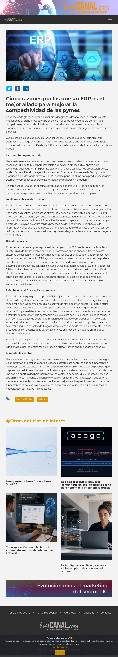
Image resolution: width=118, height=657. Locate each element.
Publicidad (88, 612)
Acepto (59, 652)
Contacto (105, 612)
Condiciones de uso (19, 612)
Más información (59, 647)
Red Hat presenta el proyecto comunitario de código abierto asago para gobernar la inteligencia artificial (86, 484)
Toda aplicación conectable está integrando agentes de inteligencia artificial (29, 550)
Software (42, 399)
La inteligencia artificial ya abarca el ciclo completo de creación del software (85, 568)
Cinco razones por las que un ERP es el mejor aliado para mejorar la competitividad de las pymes (55, 104)
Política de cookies (47, 612)
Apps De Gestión (24, 399)
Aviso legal (70, 612)
